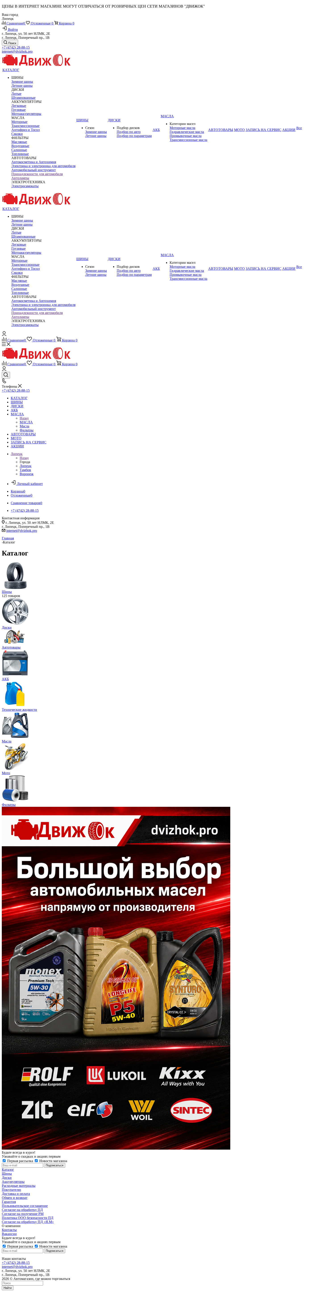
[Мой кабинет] (4, 335)
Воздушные (20, 146)
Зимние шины (22, 81)
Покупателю (11, 1190)
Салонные (19, 150)
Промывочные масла (185, 136)
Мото (6, 773)
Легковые (18, 106)
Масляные (19, 142)
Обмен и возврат (14, 1198)
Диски (7, 627)
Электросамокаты (25, 186)
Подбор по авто (129, 132)
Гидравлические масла (187, 132)
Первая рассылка (20, 1161)
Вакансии (9, 1234)
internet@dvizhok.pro (17, 51)
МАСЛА (26, 422)
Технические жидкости (19, 710)
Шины (7, 592)
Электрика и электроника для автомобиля (43, 166)
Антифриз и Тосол (25, 130)
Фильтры (9, 805)
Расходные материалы (18, 1186)
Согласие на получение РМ (23, 1214)
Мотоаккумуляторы (26, 114)
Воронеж (26, 474)
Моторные (19, 122)
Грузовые (18, 110)
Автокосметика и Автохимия (33, 162)
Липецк (25, 466)
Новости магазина (52, 1161)
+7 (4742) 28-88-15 (16, 47)
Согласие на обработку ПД (22, 1210)
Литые (16, 94)
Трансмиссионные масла (188, 140)
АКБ (5, 679)
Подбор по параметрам (134, 136)
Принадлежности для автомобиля (37, 174)
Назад (24, 418)
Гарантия (9, 1202)
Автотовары (11, 647)
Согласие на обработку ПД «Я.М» (28, 1222)
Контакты (9, 1230)
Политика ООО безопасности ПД (27, 1218)
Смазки (17, 134)
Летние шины (22, 85)
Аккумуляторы (13, 1182)
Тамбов (25, 470)
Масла (6, 741)
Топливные (20, 154)
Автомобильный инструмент (33, 170)
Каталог (8, 1169)
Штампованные (23, 98)
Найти (8, 1288)
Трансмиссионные (25, 126)
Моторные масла (182, 128)
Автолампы (20, 178)
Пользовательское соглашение (25, 1206)
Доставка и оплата (16, 1194)
